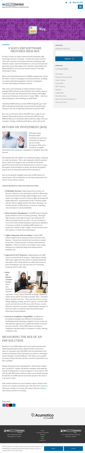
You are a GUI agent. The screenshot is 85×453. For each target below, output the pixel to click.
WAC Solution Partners (15, 5)
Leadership (59, 93)
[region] (42, 448)
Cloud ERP (59, 83)
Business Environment (63, 77)
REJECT (54, 448)
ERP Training (60, 86)
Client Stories (60, 80)
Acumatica (59, 74)
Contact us (44, 386)
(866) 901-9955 (78, 2)
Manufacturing (60, 96)
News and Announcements (65, 99)
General (58, 90)
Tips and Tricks (61, 102)
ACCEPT (73, 448)
